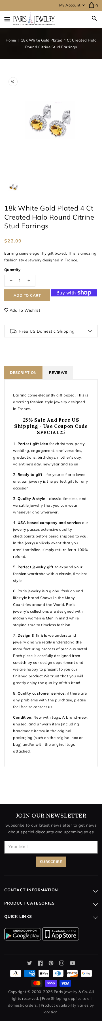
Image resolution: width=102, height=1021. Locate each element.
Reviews (58, 372)
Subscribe (51, 861)
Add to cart (27, 295)
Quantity (12, 269)
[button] (94, 18)
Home (11, 40)
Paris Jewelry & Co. (71, 991)
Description (23, 372)
